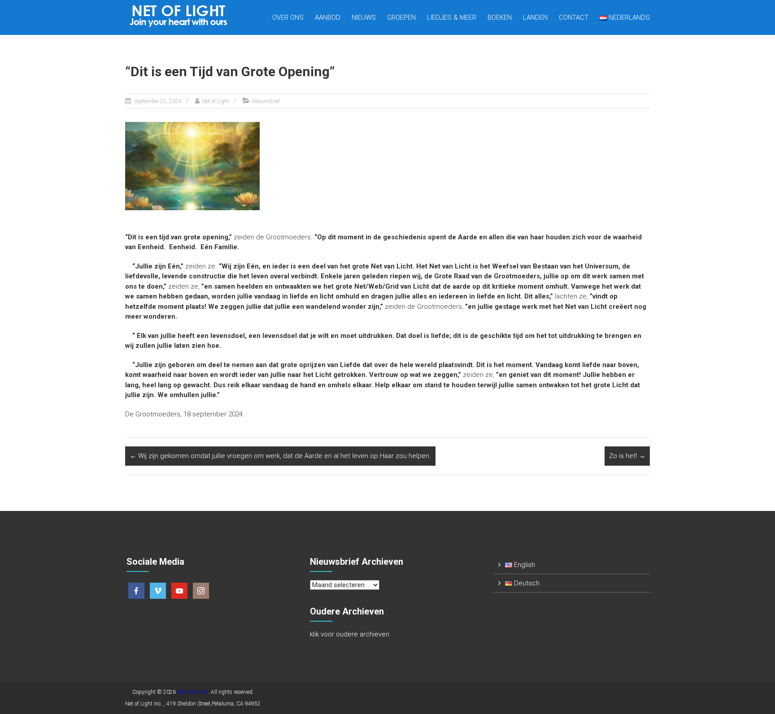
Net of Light (215, 101)
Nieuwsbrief (266, 101)
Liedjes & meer (451, 17)
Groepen (401, 17)
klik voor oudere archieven (349, 634)
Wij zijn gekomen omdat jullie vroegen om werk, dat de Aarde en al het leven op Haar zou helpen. (280, 456)
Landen (535, 17)
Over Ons (288, 17)
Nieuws (364, 17)
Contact (573, 17)
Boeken (500, 17)
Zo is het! (627, 456)
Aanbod (327, 17)
